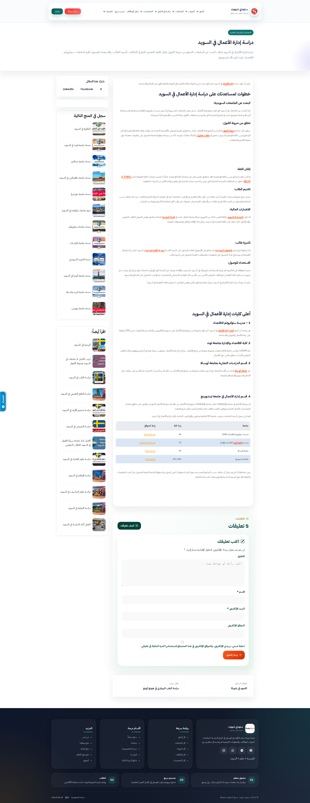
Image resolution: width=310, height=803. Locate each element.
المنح (202, 11)
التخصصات (148, 11)
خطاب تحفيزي (203, 135)
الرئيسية (251, 758)
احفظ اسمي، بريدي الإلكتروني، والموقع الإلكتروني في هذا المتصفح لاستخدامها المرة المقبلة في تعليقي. (193, 646)
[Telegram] (242, 750)
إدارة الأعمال (227, 83)
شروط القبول (229, 130)
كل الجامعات (180, 742)
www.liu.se (150, 459)
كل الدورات (181, 748)
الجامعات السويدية (223, 250)
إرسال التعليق (232, 655)
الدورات (191, 11)
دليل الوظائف (133, 11)
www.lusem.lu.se (147, 442)
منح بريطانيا (84, 742)
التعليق (241, 556)
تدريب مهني (120, 11)
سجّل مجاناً (73, 11)
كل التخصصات (179, 760)
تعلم (242, 758)
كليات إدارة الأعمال (226, 330)
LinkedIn (68, 89)
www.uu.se (150, 450)
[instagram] (223, 750)
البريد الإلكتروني (236, 609)
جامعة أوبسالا (241, 370)
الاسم (241, 592)
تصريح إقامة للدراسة (155, 250)
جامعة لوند (238, 442)
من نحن (86, 737)
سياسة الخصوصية (129, 748)
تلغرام (57, 11)
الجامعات (180, 11)
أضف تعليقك (127, 526)
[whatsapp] (233, 750)
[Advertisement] (183, 154)
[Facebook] (251, 750)
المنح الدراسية (168, 217)
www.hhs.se (149, 434)
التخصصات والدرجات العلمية (240, 32)
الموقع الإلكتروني (236, 625)
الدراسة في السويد (235, 217)
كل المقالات (180, 754)
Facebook (87, 89)
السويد (233, 758)
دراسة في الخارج (164, 11)
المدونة (109, 11)
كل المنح (181, 737)
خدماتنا (134, 742)
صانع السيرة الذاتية (129, 760)
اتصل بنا (133, 754)
